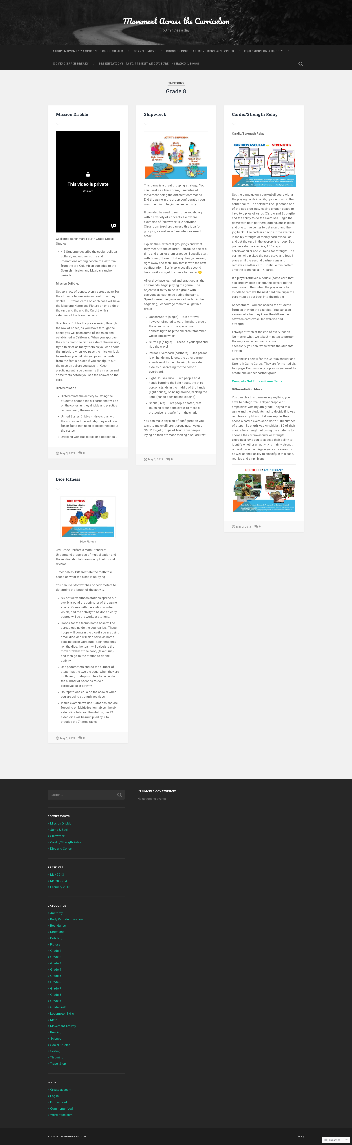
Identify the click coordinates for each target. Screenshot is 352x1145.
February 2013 (60, 887)
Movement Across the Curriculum (176, 20)
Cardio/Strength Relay (255, 114)
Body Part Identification (66, 919)
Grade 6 (55, 982)
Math (53, 1020)
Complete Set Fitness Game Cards (257, 381)
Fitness (55, 944)
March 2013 (58, 881)
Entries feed (58, 1102)
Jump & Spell (59, 829)
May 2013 (57, 874)
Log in (54, 1096)
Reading (55, 1032)
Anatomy (56, 913)
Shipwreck (155, 114)
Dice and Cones (61, 848)
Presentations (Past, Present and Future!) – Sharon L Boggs (149, 63)
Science (55, 1038)
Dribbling (56, 938)
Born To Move (144, 51)
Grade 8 (55, 994)
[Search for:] (86, 795)
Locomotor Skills (62, 1013)
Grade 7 (55, 988)
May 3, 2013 (67, 453)
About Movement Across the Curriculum (88, 51)
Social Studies (60, 1045)
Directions (57, 932)
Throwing (56, 1057)
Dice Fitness (68, 479)
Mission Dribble (72, 114)
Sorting (55, 1051)
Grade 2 (55, 957)
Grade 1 (55, 950)
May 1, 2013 (67, 738)
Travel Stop (58, 1063)
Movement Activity (63, 1026)
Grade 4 (55, 969)
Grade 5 (55, 976)
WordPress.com (61, 1115)
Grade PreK (58, 1007)
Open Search (300, 64)
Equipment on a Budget (263, 51)
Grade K (55, 1001)
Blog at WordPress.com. (67, 1136)
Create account (60, 1089)
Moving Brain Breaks (71, 63)
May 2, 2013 (155, 459)
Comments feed (61, 1108)
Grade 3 (55, 963)
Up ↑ (301, 1136)
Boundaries (58, 925)
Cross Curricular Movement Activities (200, 51)
